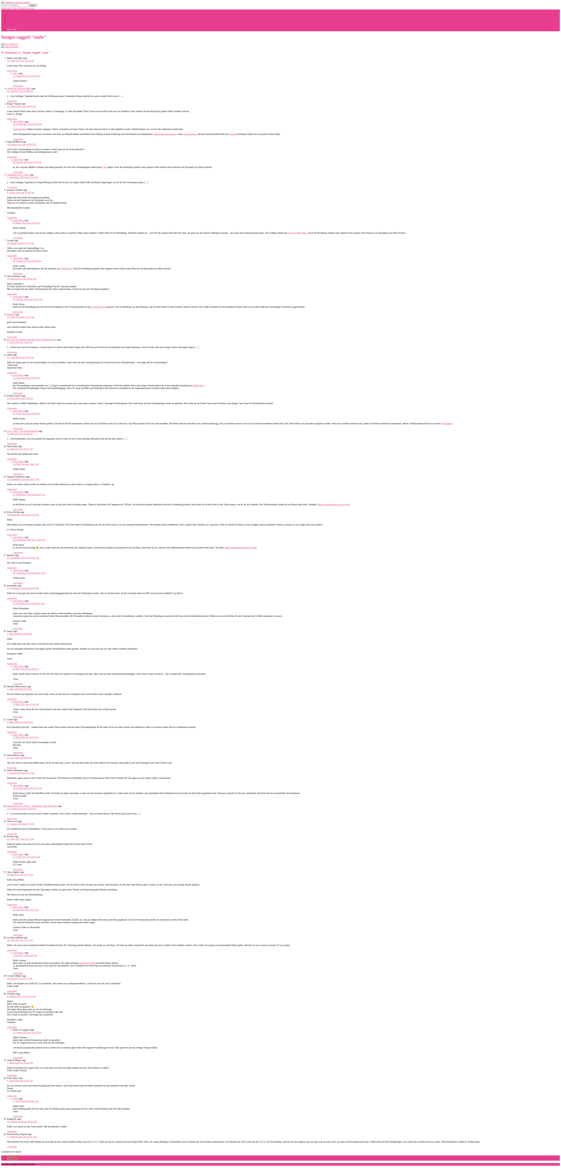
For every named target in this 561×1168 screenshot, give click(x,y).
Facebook (5, 8)
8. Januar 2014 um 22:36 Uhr (26, 223)
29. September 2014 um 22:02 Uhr (29, 573)
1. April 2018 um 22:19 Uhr (20, 1080)
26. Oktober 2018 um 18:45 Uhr (22, 1121)
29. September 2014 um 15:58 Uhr (29, 540)
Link (104, 167)
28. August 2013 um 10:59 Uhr (21, 144)
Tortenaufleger (190, 134)
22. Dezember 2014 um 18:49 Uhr (23, 588)
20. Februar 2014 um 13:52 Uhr (27, 299)
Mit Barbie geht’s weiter (18, 174)
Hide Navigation (25, 11)
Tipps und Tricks (14, 23)
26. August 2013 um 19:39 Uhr (21, 106)
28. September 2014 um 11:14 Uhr (23, 514)
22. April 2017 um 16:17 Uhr (20, 839)
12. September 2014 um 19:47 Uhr (23, 479)
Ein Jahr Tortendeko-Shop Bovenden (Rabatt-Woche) (31, 339)
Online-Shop (66, 268)
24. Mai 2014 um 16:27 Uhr (20, 449)
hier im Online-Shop (297, 233)
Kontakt (10, 18)
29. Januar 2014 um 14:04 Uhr (27, 261)
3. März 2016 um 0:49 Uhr (19, 634)
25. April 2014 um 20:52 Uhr (26, 413)
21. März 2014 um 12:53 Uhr (20, 317)
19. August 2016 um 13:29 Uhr (21, 808)
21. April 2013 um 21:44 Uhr (26, 76)
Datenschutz (12, 1159)
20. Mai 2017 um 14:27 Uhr (20, 874)
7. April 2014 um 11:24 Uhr (20, 342)
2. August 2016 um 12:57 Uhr (21, 773)
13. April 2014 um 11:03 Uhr (26, 378)
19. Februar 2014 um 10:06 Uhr (22, 279)
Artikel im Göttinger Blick (19, 88)
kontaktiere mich (87, 963)
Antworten (12, 70)
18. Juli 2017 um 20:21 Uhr (20, 978)
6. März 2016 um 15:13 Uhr (26, 737)
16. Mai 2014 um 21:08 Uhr (20, 434)
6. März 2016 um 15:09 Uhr (26, 669)
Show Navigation (9, 11)
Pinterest (22, 8)
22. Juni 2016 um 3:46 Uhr (19, 758)
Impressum (12, 1156)
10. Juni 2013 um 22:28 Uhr (20, 91)
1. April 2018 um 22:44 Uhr (26, 1101)
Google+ (30, 8)
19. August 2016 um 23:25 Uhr (27, 788)
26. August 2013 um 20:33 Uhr (27, 124)
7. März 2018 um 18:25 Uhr (20, 1063)
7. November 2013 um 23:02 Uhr (22, 177)
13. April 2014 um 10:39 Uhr (20, 357)
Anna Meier (18, 121)
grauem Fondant (98, 307)
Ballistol (11, 314)
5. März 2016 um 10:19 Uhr (20, 722)
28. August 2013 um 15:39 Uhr (27, 162)
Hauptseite (12, 15)
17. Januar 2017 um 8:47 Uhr (20, 824)
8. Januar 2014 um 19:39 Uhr (20, 192)
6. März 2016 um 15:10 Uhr (26, 704)
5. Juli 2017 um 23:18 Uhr (25, 955)
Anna (15, 73)
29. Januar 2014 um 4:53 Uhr (20, 243)
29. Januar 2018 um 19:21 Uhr (27, 1032)
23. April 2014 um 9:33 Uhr (20, 398)
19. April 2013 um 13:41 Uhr (20, 60)
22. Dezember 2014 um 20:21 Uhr (29, 603)
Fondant (233, 134)
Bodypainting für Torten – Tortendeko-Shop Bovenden (32, 806)
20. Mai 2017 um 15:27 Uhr (26, 910)
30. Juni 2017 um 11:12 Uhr (20, 940)
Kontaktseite (446, 423)
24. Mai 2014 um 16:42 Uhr (26, 464)
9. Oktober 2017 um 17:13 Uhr (21, 996)
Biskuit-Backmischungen (165, 134)
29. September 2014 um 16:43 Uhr (23, 558)
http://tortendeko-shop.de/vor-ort (333, 504)
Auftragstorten (19, 129)
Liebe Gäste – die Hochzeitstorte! (22, 431)
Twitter (14, 8)
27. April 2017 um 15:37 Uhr (26, 857)
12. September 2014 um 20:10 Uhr (29, 494)
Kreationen (12, 21)
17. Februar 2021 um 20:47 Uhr (22, 1137)
